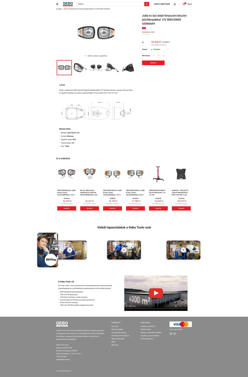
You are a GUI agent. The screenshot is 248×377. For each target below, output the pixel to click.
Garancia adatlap (117, 329)
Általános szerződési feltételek (150, 333)
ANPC (113, 342)
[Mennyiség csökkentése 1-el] (153, 56)
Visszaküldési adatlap (118, 333)
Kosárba (153, 63)
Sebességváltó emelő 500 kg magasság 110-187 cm (157, 193)
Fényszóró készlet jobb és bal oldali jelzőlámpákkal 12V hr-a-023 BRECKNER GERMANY (112, 195)
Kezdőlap (59, 9)
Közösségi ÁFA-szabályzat (120, 336)
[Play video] (70, 250)
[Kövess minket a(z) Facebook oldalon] (171, 333)
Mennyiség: (146, 56)
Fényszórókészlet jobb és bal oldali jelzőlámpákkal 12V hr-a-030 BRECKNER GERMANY (66, 195)
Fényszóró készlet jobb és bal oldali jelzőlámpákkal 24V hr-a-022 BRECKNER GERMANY (135, 195)
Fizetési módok (145, 329)
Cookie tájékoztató (146, 339)
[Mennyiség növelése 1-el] (164, 56)
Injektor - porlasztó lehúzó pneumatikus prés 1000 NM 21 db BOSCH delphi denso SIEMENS (180, 195)
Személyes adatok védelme (149, 336)
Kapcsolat (114, 326)
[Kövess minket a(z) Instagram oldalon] (174, 333)
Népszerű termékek (117, 339)
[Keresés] (146, 4)
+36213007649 (162, 4)
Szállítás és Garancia (147, 326)
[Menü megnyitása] (57, 4)
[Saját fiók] (175, 4)
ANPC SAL (115, 345)
